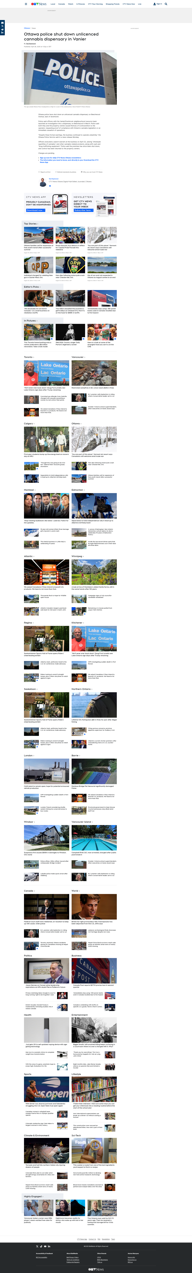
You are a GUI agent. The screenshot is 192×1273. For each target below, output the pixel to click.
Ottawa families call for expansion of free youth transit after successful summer (38, 248)
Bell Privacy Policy (72, 1257)
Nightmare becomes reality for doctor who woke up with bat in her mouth (69, 1220)
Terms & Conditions (73, 1260)
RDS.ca (130, 1262)
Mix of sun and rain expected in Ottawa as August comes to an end (102, 276)
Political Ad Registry (73, 1262)
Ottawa (27, 28)
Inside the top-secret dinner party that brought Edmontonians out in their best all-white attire (102, 543)
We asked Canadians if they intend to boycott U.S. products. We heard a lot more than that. (53, 410)
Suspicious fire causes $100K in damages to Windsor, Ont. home (45, 854)
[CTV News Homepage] (38, 4)
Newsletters (106, 1239)
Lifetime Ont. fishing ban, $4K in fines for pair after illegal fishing (94, 721)
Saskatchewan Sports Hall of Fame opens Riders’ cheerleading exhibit (44, 655)
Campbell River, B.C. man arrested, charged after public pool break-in (94, 854)
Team (113, 1239)
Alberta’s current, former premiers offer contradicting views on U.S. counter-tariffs (102, 742)
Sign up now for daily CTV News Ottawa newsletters (60, 158)
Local (53, 4)
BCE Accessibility (41, 1257)
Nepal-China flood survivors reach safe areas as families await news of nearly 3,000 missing (102, 944)
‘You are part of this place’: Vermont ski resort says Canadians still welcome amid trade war (102, 248)
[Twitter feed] (37, 1246)
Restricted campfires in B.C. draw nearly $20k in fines (93, 388)
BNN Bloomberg (102, 1260)
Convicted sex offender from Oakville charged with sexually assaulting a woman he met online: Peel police (53, 398)
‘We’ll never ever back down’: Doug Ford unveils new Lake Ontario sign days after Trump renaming (44, 389)
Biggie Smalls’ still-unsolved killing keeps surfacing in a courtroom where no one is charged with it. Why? (94, 1046)
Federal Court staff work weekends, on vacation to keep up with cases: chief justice (46, 923)
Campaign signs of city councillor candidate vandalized (100, 596)
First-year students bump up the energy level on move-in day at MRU (46, 455)
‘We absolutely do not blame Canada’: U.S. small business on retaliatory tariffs (37, 311)
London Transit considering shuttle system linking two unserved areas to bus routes (53, 809)
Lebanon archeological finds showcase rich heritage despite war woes (102, 931)
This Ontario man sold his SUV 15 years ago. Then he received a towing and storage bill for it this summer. (101, 1221)
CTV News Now (129, 4)
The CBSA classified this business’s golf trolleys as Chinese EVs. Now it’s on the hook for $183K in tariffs (70, 311)
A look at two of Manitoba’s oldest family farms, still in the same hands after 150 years (93, 588)
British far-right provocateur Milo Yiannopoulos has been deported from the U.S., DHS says (92, 923)
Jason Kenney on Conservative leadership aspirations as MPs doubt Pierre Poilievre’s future (45, 986)
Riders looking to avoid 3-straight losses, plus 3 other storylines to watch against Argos (54, 676)
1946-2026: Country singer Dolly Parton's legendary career (68, 344)
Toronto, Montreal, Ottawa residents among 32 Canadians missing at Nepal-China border (54, 944)
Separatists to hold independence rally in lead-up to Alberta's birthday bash (54, 476)
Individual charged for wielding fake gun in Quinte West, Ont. (38, 276)
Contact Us (92, 1239)
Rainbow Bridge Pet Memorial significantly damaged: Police (93, 787)
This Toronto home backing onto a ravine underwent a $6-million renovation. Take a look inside (37, 345)
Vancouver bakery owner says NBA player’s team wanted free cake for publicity (38, 1220)
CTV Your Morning (95, 4)
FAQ (99, 1239)
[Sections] (26, 4)
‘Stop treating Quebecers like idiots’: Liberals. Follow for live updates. (46, 522)
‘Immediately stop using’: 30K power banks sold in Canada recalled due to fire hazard (102, 311)
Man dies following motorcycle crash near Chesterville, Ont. (70, 276)
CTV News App (82, 1239)
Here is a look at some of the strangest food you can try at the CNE (101, 345)
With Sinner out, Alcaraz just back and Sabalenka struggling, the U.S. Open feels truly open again (45, 1105)
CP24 (99, 1257)
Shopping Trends (113, 4)
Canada (61, 4)
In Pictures (80, 4)
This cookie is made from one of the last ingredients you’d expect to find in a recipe (93, 1166)
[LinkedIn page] (49, 1246)
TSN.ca (99, 1262)
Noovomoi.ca (132, 1260)
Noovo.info (131, 1257)
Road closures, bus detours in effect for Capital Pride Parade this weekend (70, 248)
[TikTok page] (41, 1246)
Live (139, 4)
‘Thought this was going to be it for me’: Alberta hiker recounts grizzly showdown (52, 464)
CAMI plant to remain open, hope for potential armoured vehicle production (46, 787)
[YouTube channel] (45, 1246)
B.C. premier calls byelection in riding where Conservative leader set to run (101, 395)
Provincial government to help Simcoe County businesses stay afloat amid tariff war (101, 809)
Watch (70, 4)
